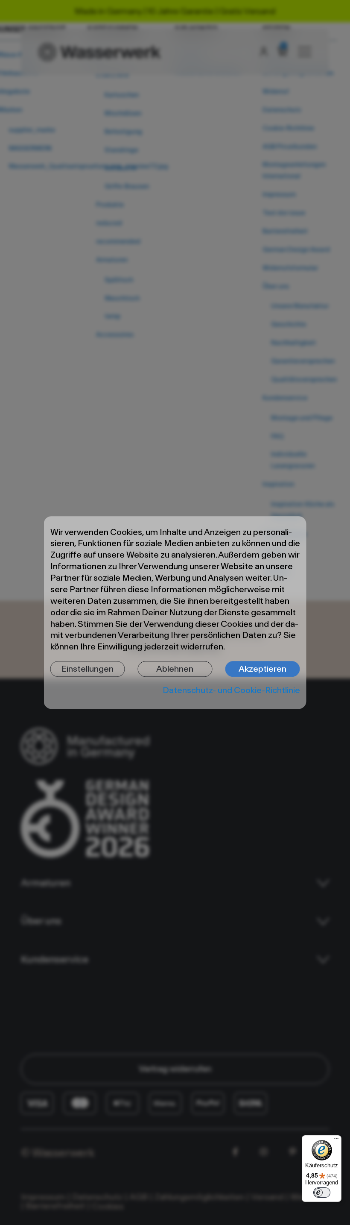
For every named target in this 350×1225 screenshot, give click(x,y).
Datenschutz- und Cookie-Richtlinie (231, 690)
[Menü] (336, 1140)
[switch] (321, 1192)
